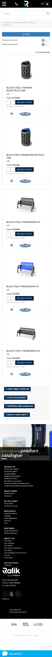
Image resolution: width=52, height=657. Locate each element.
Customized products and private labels (18, 486)
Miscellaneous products (13, 481)
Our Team (8, 541)
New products (9, 493)
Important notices (10, 513)
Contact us (8, 565)
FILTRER (26, 34)
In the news (8, 558)
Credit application (10, 518)
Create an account (11, 506)
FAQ (5, 523)
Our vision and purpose (12, 548)
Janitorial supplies (10, 471)
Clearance (8, 496)
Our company (9, 543)
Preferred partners (11, 531)
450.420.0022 (13, 580)
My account (8, 503)
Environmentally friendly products (17, 483)
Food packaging (10, 474)
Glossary (7, 521)
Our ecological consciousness (15, 553)
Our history (8, 545)
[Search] (48, 13)
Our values (8, 550)
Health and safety (10, 478)
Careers (7, 555)
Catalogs (7, 516)
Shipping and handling (12, 476)
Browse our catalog (11, 469)
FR (42, 3)
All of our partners (10, 533)
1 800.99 (14, 583)
